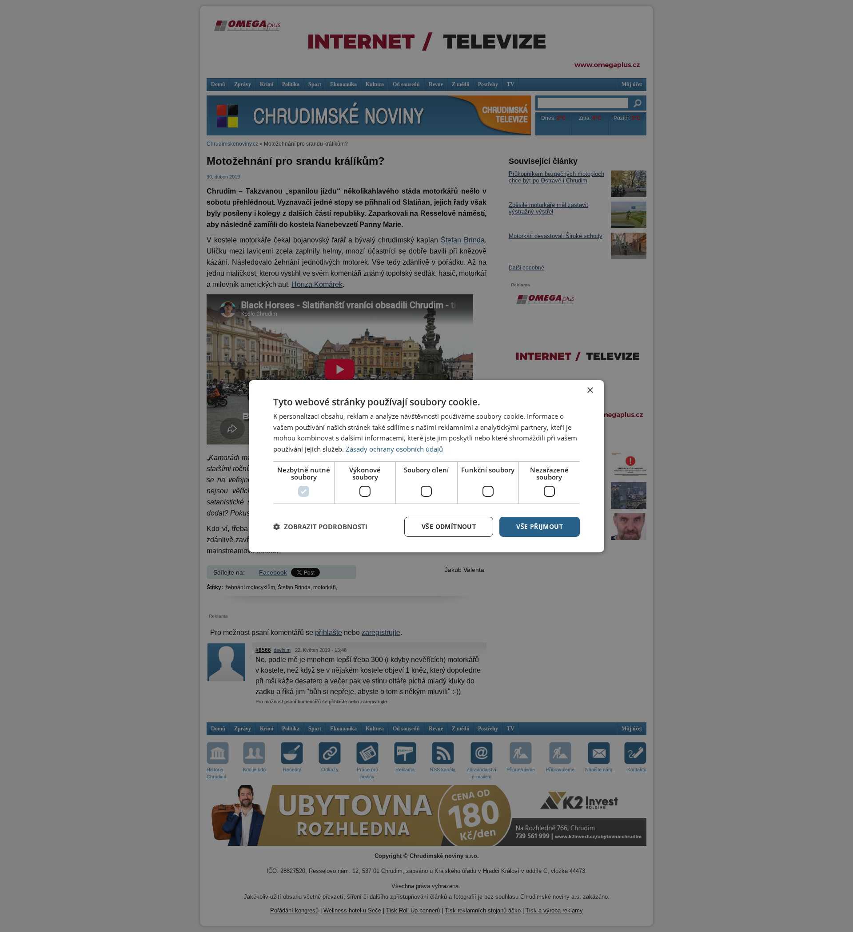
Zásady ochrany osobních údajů (394, 448)
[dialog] (426, 466)
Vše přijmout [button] (539, 526)
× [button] (589, 390)
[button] (320, 526)
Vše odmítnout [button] (449, 526)
